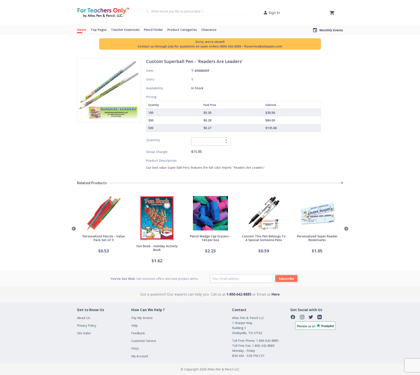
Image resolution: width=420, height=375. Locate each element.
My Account (139, 356)
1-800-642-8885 (238, 294)
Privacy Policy (86, 325)
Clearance (208, 30)
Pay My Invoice (142, 318)
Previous (74, 229)
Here (275, 294)
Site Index (84, 333)
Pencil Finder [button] (153, 30)
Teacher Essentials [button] (125, 30)
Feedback (138, 333)
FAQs (135, 348)
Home (81, 30)
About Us (83, 318)
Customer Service (143, 341)
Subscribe (286, 279)
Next (346, 229)
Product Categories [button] (182, 30)
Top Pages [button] (99, 30)
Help (134, 325)
